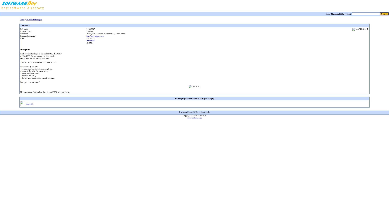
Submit (348, 14)
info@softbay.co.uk (195, 118)
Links (208, 112)
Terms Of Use (193, 112)
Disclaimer (183, 112)
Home (328, 14)
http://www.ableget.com (94, 36)
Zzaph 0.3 (29, 104)
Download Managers (34, 20)
